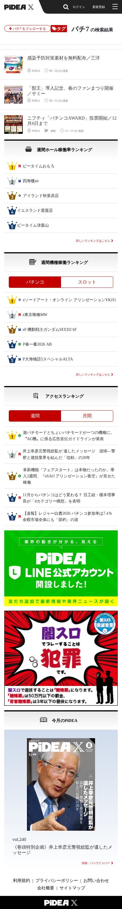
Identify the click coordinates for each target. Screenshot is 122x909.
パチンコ (35, 282)
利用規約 (21, 880)
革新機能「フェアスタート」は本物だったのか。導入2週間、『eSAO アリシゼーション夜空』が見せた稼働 (69, 476)
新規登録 (98, 7)
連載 (53, 131)
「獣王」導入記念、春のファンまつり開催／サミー (70, 91)
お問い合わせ (96, 880)
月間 (87, 415)
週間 (35, 415)
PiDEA (36, 70)
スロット (87, 282)
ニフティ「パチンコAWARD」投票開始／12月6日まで (72, 121)
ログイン (79, 7)
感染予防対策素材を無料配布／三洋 (63, 58)
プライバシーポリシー (56, 880)
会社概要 (45, 888)
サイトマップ (72, 888)
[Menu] (114, 7)
